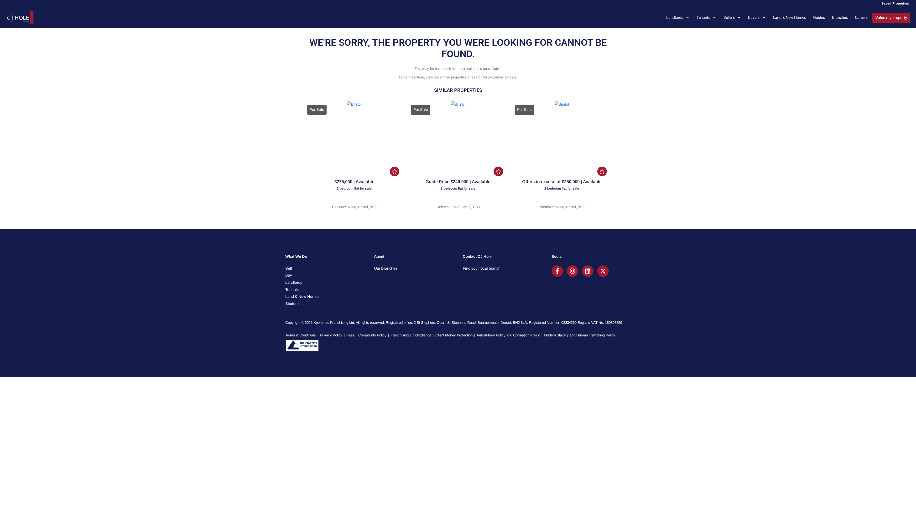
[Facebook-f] (557, 271)
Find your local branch (481, 268)
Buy (288, 275)
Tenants (703, 17)
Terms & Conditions (300, 335)
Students (292, 304)
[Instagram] (572, 271)
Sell (288, 268)
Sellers (729, 17)
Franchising (399, 335)
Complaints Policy (372, 335)
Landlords (674, 17)
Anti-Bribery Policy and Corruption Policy (508, 335)
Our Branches (385, 268)
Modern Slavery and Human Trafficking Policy (579, 335)
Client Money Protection (454, 335)
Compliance (422, 335)
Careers (861, 17)
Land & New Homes (789, 17)
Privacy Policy (331, 335)
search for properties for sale (494, 77)
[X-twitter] (603, 271)
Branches (840, 17)
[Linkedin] (587, 271)
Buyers (754, 17)
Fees (350, 335)
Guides (819, 17)
